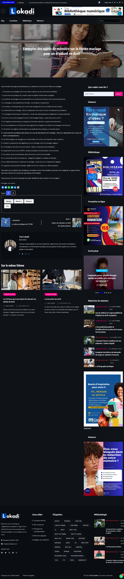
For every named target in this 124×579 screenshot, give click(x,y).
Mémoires (40, 21)
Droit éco (58, 538)
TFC (7, 206)
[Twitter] (23, 254)
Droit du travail (60, 534)
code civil (78, 521)
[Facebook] (20, 254)
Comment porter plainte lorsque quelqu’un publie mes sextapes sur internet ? (102, 278)
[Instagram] (26, 254)
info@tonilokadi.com (10, 544)
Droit (63, 530)
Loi (75, 543)
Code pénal (74, 525)
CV (55, 530)
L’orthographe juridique (104, 366)
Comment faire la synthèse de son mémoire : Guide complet (114, 531)
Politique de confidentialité (39, 530)
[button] (96, 292)
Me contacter (39, 525)
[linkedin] (29, 254)
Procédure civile (60, 556)
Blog (2, 21)
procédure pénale (77, 556)
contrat (86, 525)
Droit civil (73, 530)
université (82, 560)
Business (67, 521)
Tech (56, 560)
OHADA (57, 551)
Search (118, 94)
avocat (57, 521)
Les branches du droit (53, 299)
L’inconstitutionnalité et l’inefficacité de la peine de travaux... (48, 2)
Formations (13, 21)
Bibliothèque (27, 21)
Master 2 (19, 201)
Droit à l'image (76, 534)
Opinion (66, 551)
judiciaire (81, 538)
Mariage (9, 201)
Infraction (70, 538)
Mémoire (29, 201)
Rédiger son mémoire (41, 540)
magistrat (85, 543)
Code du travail (60, 525)
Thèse (72, 560)
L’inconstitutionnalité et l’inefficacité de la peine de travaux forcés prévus (108, 329)
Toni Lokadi (9, 306)
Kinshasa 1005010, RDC (11, 540)
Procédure (77, 551)
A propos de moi (40, 521)
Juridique (58, 543)
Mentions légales (40, 536)
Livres (68, 543)
